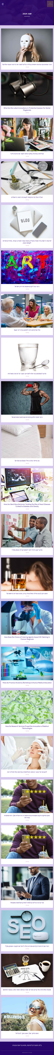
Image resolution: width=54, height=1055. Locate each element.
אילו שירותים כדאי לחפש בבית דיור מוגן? (27, 330)
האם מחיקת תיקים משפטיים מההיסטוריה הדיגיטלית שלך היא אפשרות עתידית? (27, 816)
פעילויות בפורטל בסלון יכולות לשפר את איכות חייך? (27, 153)
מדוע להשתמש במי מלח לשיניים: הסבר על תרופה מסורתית (27, 373)
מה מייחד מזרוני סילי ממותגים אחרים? (27, 460)
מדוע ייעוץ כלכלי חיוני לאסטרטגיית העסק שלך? (27, 550)
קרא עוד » (27, 67)
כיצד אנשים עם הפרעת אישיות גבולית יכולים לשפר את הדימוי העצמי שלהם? (27, 64)
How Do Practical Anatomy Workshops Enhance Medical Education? (27, 682)
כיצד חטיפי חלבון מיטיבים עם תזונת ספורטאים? (27, 417)
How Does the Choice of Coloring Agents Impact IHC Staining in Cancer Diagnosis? (27, 638)
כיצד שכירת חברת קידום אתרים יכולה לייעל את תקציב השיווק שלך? (27, 946)
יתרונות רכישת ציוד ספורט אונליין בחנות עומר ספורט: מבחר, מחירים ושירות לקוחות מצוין (27, 242)
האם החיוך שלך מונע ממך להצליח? (27, 1033)
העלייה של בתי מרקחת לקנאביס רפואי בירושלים (27, 197)
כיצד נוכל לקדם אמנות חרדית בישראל (27, 286)
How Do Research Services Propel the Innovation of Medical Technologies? (27, 727)
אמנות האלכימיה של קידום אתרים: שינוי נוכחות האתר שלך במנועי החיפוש (27, 990)
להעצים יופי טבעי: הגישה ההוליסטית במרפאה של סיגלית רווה (27, 772)
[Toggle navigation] (3, 4)
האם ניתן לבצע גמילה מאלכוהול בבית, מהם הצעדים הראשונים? (27, 593)
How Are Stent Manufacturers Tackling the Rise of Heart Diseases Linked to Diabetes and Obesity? (27, 505)
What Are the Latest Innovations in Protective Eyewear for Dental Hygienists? (27, 109)
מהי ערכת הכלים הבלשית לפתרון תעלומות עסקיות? (27, 902)
